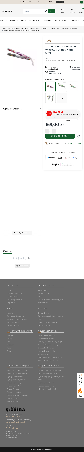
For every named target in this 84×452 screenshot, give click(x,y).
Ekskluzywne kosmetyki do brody (50, 357)
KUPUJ (59, 2)
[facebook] (6, 428)
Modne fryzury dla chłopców (17, 374)
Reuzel (9, 348)
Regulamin (11, 303)
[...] (20, 55)
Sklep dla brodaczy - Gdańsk (17, 319)
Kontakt (10, 313)
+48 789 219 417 (74, 143)
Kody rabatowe (43, 303)
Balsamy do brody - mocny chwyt (50, 342)
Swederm (10, 345)
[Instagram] (13, 428)
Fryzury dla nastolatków (15, 377)
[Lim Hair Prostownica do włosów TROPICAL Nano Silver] (73, 86)
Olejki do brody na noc (46, 348)
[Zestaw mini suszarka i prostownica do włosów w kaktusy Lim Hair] (50, 98)
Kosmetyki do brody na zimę (48, 360)
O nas (9, 290)
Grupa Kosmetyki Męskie (47, 322)
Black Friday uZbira (13, 325)
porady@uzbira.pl (15, 422)
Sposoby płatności (44, 290)
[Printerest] (9, 428)
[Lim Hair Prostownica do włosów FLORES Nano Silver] (50, 86)
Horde (9, 342)
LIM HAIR (49, 58)
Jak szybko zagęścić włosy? (47, 374)
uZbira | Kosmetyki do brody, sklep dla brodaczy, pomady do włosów (24, 28)
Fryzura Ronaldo (12, 398)
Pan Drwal (10, 336)
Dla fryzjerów (54, 28)
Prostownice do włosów (69, 28)
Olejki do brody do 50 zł (46, 336)
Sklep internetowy (41, 449)
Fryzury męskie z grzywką (16, 380)
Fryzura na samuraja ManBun (17, 395)
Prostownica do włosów (16, 131)
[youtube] (17, 428)
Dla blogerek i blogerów (15, 316)
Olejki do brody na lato (46, 339)
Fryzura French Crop (14, 383)
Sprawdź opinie (12, 322)
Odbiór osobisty (12, 297)
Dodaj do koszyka (60, 136)
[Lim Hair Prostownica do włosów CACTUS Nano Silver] (61, 86)
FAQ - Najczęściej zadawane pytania (51, 300)
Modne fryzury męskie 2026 (17, 370)
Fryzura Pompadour (14, 392)
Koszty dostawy (43, 293)
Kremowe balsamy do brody (48, 345)
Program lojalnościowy (15, 293)
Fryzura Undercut (13, 389)
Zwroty (40, 297)
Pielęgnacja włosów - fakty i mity (49, 370)
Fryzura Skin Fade (13, 401)
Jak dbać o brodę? (44, 325)
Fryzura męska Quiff (14, 386)
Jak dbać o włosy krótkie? (47, 389)
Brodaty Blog (43, 313)
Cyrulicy (9, 339)
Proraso (9, 351)
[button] (51, 11)
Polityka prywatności (14, 300)
